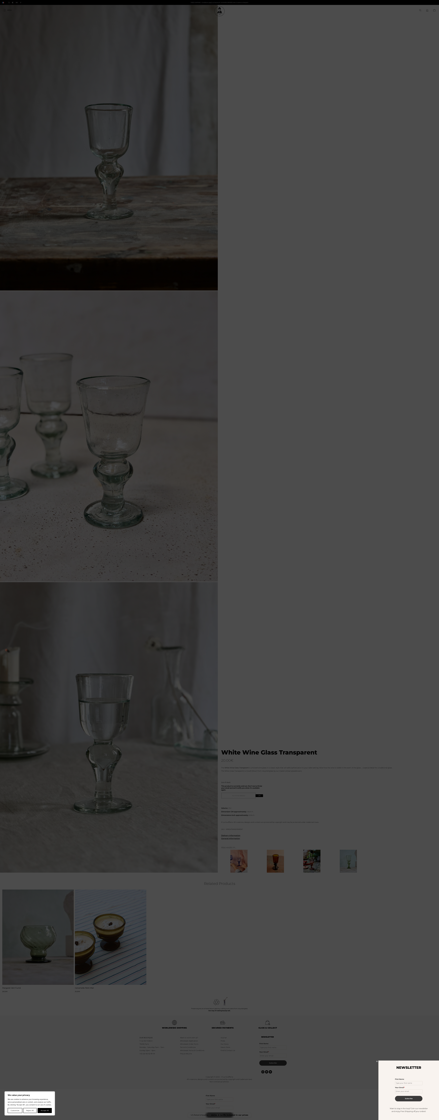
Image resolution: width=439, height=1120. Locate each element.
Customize (15, 1110)
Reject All (30, 1110)
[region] (30, 1103)
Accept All (45, 1110)
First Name (399, 1079)
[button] (377, 1061)
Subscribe (409, 1098)
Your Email (400, 1087)
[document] (219, 560)
